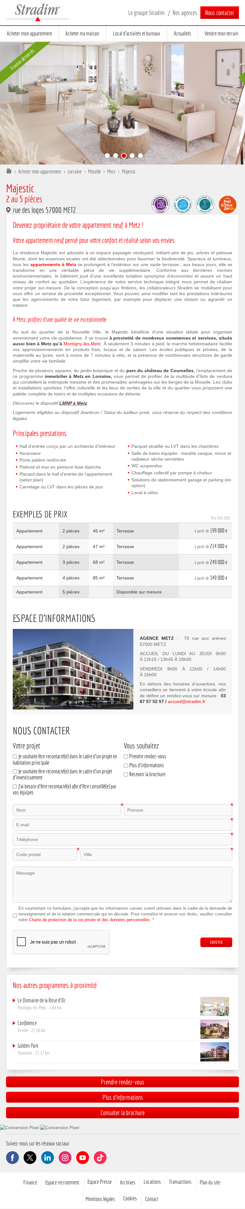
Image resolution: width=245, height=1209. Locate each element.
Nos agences (185, 12)
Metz (111, 171)
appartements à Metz (53, 264)
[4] (132, 155)
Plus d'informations (146, 765)
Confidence (27, 1023)
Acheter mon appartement (29, 33)
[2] (115, 155)
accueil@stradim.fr (186, 701)
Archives (127, 1182)
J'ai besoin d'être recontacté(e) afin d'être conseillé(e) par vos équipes (64, 789)
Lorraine (75, 171)
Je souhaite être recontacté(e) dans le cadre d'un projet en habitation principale (65, 759)
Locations (152, 1181)
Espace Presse (99, 1181)
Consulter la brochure (122, 1112)
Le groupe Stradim (146, 12)
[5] (140, 155)
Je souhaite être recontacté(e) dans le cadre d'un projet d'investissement (62, 774)
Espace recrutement (62, 1182)
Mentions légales (100, 1198)
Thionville (25, 1053)
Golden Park (28, 1045)
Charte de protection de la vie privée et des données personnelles (89, 920)
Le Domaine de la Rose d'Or (42, 1000)
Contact (151, 1198)
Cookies (130, 1198)
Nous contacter (219, 12)
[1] (107, 155)
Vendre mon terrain (221, 33)
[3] (124, 155)
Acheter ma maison (82, 33)
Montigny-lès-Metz (82, 343)
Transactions (180, 1181)
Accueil (9, 171)
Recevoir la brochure (147, 774)
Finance (30, 1182)
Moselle (94, 171)
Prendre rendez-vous (147, 756)
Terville (23, 1030)
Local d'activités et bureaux (136, 33)
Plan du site (210, 1182)
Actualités (182, 33)
